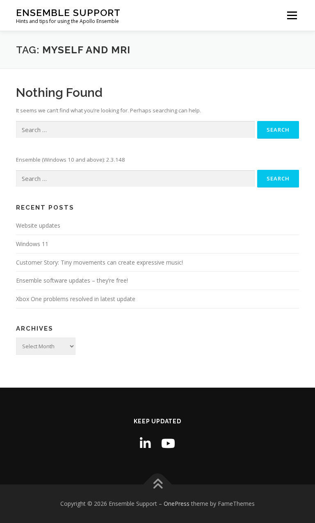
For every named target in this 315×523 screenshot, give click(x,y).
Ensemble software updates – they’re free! (72, 280)
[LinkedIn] (145, 443)
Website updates (38, 225)
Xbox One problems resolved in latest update (75, 299)
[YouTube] (168, 443)
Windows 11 (32, 244)
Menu (292, 15)
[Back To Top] (157, 484)
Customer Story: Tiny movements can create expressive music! (99, 262)
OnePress (176, 503)
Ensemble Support (68, 12)
